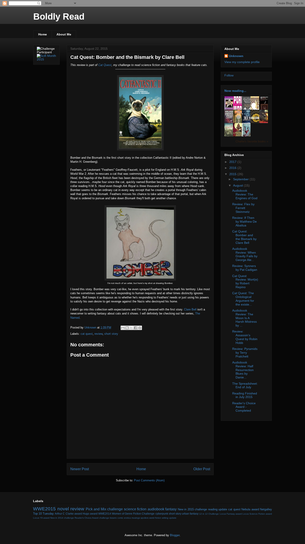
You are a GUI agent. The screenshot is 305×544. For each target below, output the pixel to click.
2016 (233, 168)
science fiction (135, 509)
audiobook (156, 509)
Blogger (175, 535)
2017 (233, 162)
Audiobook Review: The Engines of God (244, 194)
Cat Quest (104, 65)
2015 (233, 174)
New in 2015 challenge (192, 509)
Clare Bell (190, 309)
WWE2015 (44, 508)
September (241, 179)
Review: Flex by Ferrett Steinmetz (243, 207)
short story (111, 333)
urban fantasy (190, 513)
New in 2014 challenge (62, 518)
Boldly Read (58, 16)
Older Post (201, 469)
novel (63, 508)
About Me (63, 34)
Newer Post (79, 469)
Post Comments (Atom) (149, 480)
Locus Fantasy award (231, 514)
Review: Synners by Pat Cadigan (244, 267)
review (98, 333)
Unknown (236, 56)
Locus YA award (41, 518)
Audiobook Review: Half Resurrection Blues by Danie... (243, 370)
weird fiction (155, 518)
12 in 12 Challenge (209, 514)
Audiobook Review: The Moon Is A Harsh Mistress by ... (244, 318)
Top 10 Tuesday (43, 513)
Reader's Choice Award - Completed (244, 407)
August (238, 185)
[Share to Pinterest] (140, 328)
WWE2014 (104, 513)
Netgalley (266, 509)
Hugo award (90, 513)
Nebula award (250, 509)
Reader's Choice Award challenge (92, 518)
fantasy (171, 509)
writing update (169, 518)
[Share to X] (131, 328)
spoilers (144, 518)
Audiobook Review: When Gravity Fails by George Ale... (244, 254)
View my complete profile (242, 62)
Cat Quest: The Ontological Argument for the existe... (243, 298)
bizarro (113, 518)
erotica (127, 518)
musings (136, 518)
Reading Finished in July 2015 (244, 395)
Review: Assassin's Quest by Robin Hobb (244, 337)
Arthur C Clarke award (68, 513)
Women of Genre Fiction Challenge (133, 513)
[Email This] (123, 328)
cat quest (87, 333)
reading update (217, 509)
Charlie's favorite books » (252, 141)
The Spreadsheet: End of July (245, 385)
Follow (229, 75)
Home (42, 34)
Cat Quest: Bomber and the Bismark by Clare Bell (244, 237)
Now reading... (235, 90)
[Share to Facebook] (135, 328)
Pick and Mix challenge (104, 509)
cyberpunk (161, 513)
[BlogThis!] (127, 328)
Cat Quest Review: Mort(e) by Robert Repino (245, 281)
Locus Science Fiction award (257, 514)
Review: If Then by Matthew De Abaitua (244, 221)
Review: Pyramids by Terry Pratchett (244, 352)
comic (120, 518)
